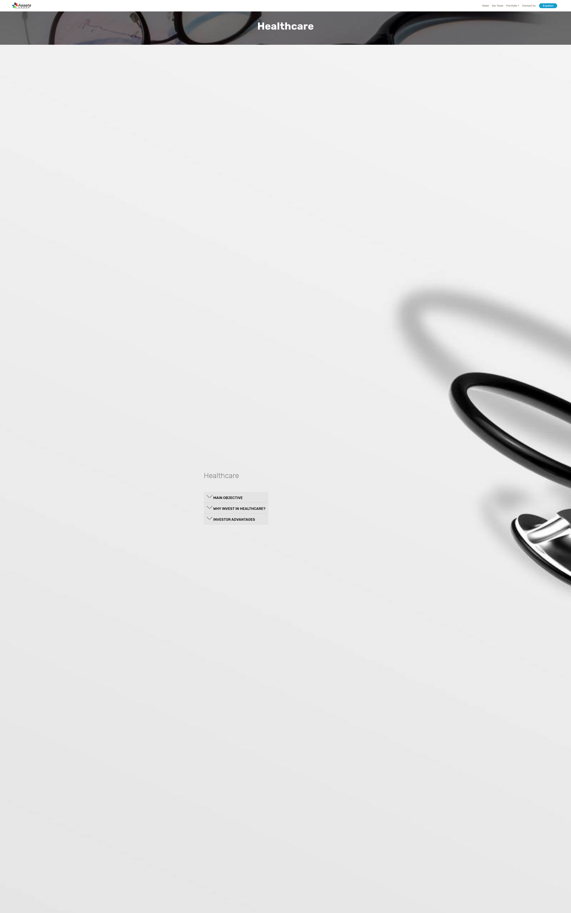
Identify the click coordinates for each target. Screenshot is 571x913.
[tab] (236, 497)
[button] (236, 497)
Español (548, 5)
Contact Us (529, 5)
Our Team (497, 5)
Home (485, 5)
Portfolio (511, 5)
